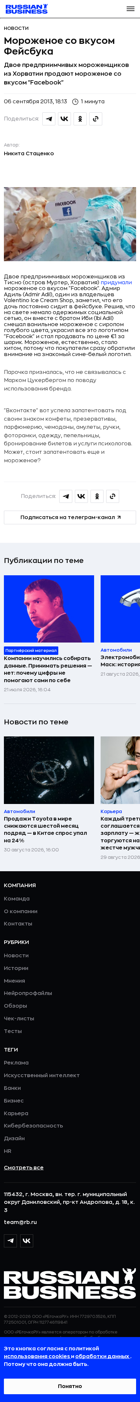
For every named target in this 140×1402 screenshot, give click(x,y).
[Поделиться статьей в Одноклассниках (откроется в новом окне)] (80, 118)
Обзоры (15, 1006)
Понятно (70, 1386)
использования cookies (37, 1356)
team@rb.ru (20, 1222)
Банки (12, 1088)
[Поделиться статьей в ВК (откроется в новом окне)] (64, 118)
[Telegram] (10, 1240)
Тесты (13, 1031)
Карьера (16, 1113)
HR (7, 1151)
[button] (130, 8)
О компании (20, 911)
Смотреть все (24, 1167)
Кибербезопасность (33, 1125)
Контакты (18, 923)
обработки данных (102, 1356)
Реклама (16, 1062)
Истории (16, 968)
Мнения (14, 981)
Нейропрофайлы (28, 993)
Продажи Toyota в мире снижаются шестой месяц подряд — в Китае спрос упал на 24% (45, 829)
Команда (17, 898)
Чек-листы (19, 1018)
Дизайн (14, 1138)
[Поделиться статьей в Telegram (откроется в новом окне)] (48, 118)
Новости (16, 28)
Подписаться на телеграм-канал (68, 517)
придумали (116, 282)
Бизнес (14, 1100)
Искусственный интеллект (42, 1075)
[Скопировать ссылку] (95, 118)
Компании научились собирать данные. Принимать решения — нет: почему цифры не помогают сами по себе (48, 669)
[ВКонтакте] (26, 1240)
